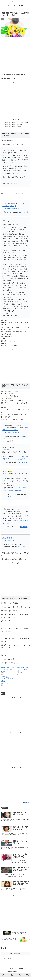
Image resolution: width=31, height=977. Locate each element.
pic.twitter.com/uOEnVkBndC (12, 490)
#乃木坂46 (21, 456)
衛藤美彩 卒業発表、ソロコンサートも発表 (16, 122)
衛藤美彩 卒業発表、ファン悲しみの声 (15, 124)
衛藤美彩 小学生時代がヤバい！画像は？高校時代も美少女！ (7, 669)
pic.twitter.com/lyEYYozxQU (17, 523)
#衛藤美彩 (16, 520)
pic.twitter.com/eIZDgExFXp (10, 208)
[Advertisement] (15, 56)
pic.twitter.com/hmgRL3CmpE (11, 540)
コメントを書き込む (15, 953)
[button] (27, 441)
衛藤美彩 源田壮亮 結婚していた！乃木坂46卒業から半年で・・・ (22, 669)
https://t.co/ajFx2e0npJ (9, 206)
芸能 (3, 693)
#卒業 (7, 459)
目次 (13, 119)
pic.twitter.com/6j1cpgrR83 (17, 459)
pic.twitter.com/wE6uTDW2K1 (11, 432)
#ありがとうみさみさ (11, 430)
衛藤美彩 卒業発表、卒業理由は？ (14, 126)
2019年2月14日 (23, 212)
